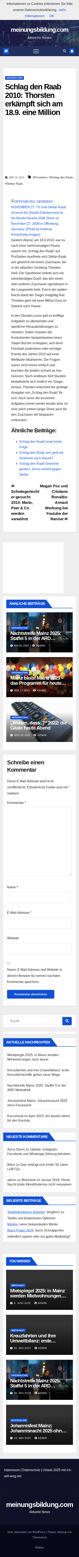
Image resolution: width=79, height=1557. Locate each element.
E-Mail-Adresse (19, 912)
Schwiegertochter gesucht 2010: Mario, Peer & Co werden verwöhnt (25, 505)
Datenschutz (31, 1470)
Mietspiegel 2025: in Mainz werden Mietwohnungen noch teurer (37, 1296)
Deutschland (19, 1420)
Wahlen (39, 1547)
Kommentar (16, 802)
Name (12, 887)
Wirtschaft (18, 1285)
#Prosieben (40, 177)
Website (13, 938)
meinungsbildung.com (39, 29)
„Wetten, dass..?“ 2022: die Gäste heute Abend (38, 725)
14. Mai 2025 (23, 1438)
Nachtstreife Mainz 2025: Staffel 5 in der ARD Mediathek (35, 638)
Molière (12, 1224)
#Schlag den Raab (61, 177)
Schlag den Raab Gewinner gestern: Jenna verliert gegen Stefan (40, 469)
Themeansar (39, 1537)
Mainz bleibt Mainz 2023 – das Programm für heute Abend (36, 683)
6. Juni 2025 (23, 1303)
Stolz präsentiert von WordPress (26, 1532)
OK (51, 16)
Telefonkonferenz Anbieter (26, 1212)
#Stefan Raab (14, 183)
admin (40, 645)
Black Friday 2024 (20, 1230)
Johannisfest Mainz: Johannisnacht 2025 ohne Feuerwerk (37, 1431)
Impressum (12, 1470)
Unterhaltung (14, 78)
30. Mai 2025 (23, 1348)
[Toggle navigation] (36, 51)
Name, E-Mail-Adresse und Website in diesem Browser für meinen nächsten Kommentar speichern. (34, 976)
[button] (64, 51)
